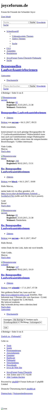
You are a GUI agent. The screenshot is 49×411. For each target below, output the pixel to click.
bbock (3, 158)
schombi (4, 264)
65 (17, 102)
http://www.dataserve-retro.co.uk (15, 295)
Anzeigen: (8, 319)
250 (17, 161)
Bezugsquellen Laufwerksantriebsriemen (19, 68)
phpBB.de (31, 389)
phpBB (15, 382)
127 (17, 267)
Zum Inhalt (6, 16)
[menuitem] (22, 36)
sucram (4, 100)
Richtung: (25, 322)
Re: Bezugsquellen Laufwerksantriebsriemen (15, 170)
